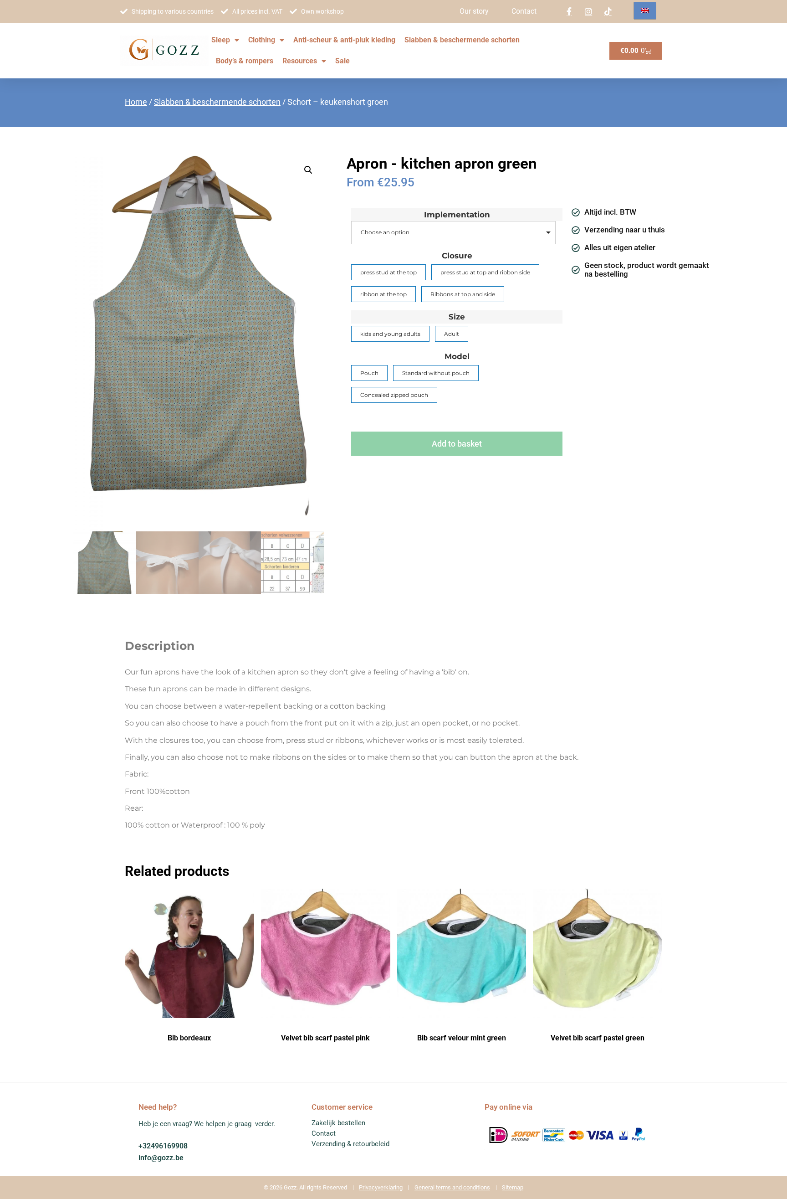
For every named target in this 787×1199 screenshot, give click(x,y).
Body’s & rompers (244, 61)
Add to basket (457, 443)
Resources (299, 61)
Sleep (220, 40)
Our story (474, 11)
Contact (524, 11)
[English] (645, 10)
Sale (342, 61)
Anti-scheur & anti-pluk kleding (344, 40)
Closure (457, 256)
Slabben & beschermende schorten (462, 40)
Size (457, 317)
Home (136, 102)
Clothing (261, 40)
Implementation (457, 215)
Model (457, 356)
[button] (308, 170)
